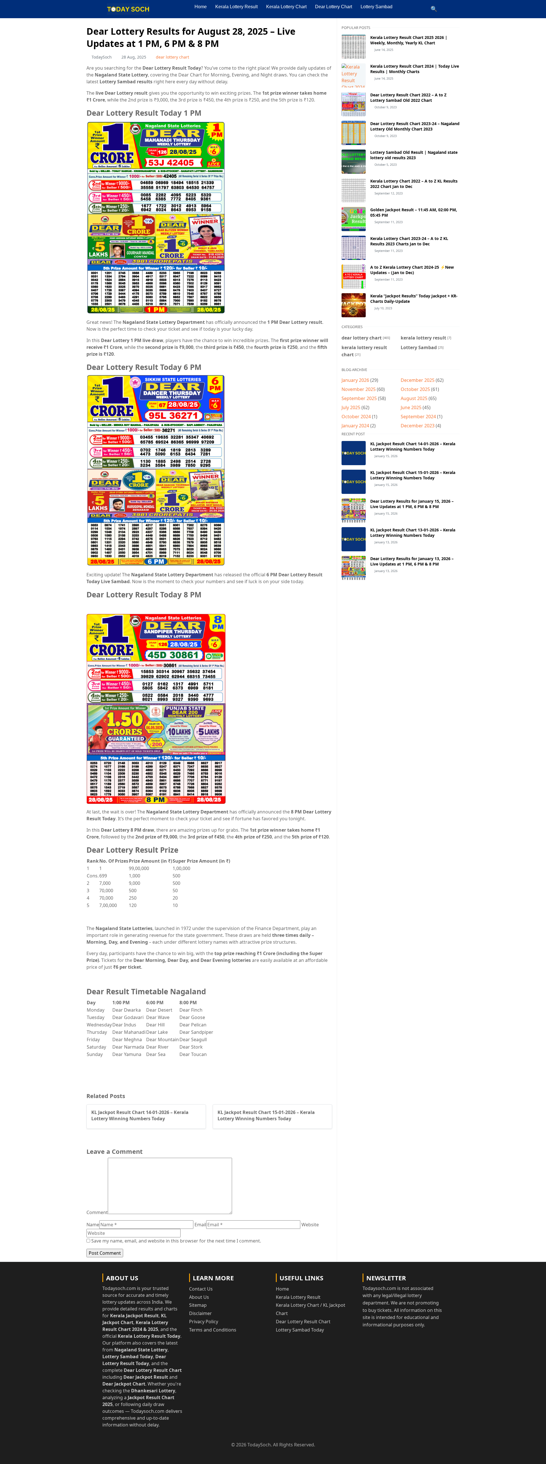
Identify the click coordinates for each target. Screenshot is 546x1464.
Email (200, 1224)
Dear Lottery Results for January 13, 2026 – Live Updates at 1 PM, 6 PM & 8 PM (412, 561)
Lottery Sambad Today (300, 1330)
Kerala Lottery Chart (286, 6)
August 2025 (414, 398)
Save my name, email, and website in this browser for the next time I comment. (176, 1241)
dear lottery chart (172, 57)
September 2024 (418, 416)
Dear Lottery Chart (333, 6)
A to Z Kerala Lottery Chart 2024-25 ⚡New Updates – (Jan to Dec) (412, 269)
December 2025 (418, 380)
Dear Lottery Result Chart (303, 1321)
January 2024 (355, 426)
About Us (199, 1297)
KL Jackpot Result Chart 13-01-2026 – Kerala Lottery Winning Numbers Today (412, 532)
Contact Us (201, 1289)
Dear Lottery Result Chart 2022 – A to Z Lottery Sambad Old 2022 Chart (408, 97)
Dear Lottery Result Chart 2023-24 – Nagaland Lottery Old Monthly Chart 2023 (415, 126)
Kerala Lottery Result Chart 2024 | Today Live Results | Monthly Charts (414, 68)
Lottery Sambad (376, 6)
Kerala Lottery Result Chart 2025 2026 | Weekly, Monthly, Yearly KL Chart (408, 40)
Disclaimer (200, 1313)
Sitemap (198, 1305)
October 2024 (356, 416)
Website (310, 1224)
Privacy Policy (203, 1321)
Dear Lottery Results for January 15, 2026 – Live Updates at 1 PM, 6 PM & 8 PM (412, 503)
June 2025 (411, 407)
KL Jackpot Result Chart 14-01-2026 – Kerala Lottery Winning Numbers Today (412, 446)
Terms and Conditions (212, 1330)
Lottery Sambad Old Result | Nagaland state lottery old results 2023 (414, 155)
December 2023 (418, 426)
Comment (97, 1212)
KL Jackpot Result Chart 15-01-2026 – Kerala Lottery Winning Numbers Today (412, 475)
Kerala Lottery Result (236, 6)
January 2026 (355, 380)
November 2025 (359, 389)
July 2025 (351, 407)
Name (92, 1224)
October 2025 (415, 389)
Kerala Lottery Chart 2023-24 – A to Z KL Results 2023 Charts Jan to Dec (409, 241)
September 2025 (359, 398)
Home (201, 6)
